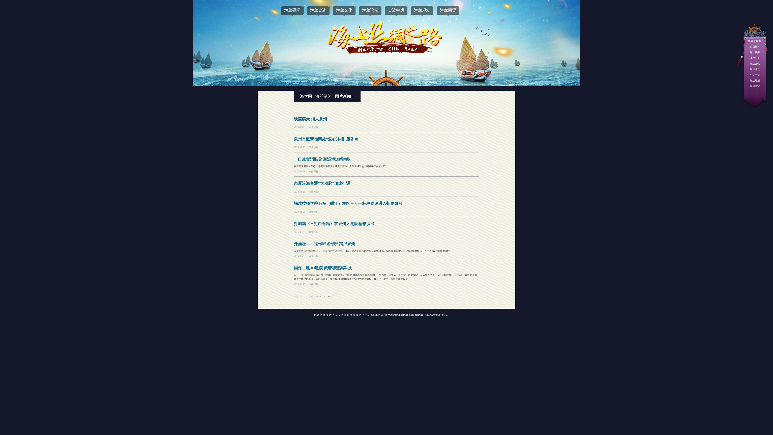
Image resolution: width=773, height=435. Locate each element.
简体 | (751, 41)
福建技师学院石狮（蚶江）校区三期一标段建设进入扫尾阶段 (348, 203)
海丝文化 (755, 63)
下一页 (330, 296)
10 (324, 296)
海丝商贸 (755, 86)
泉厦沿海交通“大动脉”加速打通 (322, 183)
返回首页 (755, 46)
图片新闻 (343, 96)
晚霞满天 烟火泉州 (310, 119)
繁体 (758, 41)
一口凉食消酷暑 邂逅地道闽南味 (322, 159)
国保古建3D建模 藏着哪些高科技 (323, 268)
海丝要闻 (755, 52)
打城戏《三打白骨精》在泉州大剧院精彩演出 (334, 223)
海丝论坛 (755, 69)
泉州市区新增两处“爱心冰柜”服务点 (326, 139)
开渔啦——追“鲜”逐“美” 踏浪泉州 (324, 243)
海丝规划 (755, 80)
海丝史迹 (755, 58)
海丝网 (306, 96)
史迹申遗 (755, 75)
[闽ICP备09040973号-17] (436, 314)
